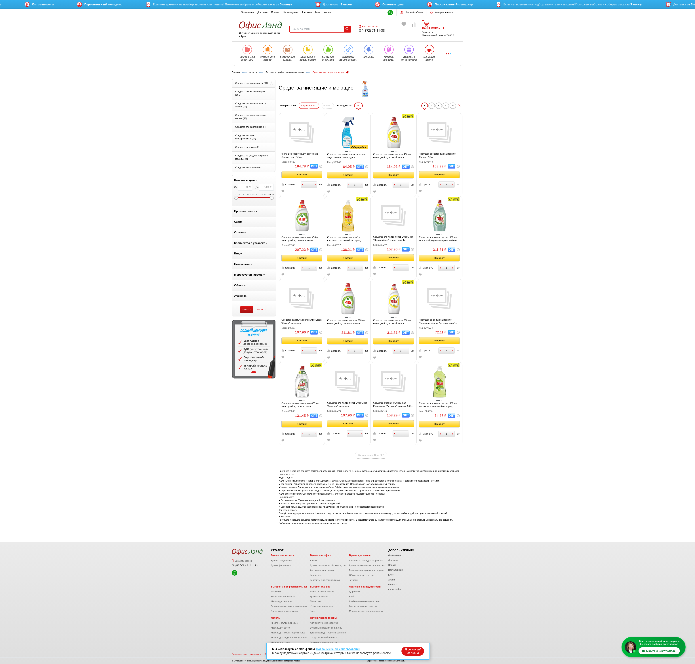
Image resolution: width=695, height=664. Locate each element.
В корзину (302, 174)
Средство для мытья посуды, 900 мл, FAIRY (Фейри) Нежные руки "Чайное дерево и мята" (438, 239)
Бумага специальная (281, 560)
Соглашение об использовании (338, 649)
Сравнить (290, 184)
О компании (247, 12)
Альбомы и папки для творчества (366, 560)
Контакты (307, 12)
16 (357, 105)
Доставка (262, 12)
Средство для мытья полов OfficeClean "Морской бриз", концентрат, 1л (393, 238)
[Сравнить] (414, 30)
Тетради (353, 580)
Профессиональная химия (284, 611)
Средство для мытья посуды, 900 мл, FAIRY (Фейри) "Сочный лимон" (392, 322)
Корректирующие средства (363, 606)
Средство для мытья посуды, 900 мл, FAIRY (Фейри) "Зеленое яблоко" (346, 322)
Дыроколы (354, 591)
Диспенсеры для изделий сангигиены (329, 632)
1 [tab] (253, 372)
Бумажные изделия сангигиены (326, 628)
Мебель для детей (280, 628)
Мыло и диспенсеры (281, 601)
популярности (308, 105)
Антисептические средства (324, 623)
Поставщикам (290, 12)
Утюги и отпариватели (321, 606)
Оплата (275, 12)
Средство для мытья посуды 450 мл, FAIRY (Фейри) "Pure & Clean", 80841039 (300, 405)
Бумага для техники (282, 555)
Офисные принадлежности (365, 586)
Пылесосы (315, 601)
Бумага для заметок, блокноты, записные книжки (335, 565)
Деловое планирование (322, 570)
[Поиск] (347, 29)
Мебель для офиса (280, 642)
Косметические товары (283, 596)
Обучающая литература (361, 575)
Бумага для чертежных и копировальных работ (373, 565)
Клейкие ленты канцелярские (364, 601)
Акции (327, 12)
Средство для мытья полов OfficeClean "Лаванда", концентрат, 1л (347, 404)
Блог (318, 12)
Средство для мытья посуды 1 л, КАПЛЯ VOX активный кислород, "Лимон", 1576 (344, 239)
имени (326, 105)
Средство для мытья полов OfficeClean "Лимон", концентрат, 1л (301, 321)
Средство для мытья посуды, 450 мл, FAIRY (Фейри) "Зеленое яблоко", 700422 (300, 239)
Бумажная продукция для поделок (366, 570)
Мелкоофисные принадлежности (366, 611)
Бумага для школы (360, 555)
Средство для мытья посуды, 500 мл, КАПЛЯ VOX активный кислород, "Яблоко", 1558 (438, 405)
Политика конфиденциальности (246, 654)
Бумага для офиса (320, 555)
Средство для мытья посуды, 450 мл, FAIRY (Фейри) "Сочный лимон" (392, 156)
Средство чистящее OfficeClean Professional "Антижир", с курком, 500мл (393, 404)
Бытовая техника (320, 586)
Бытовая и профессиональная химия (293, 586)
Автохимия (276, 591)
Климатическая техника (322, 591)
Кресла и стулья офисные (284, 623)
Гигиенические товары (323, 617)
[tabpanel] (254, 349)
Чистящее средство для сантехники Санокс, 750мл (437, 155)
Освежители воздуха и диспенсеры (289, 606)
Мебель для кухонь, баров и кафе (288, 632)
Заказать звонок (370, 26)
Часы (312, 611)
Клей (351, 596)
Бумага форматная (281, 565)
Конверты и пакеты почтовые (325, 580)
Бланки (313, 560)
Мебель (275, 617)
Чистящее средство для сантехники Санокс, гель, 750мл (300, 155)
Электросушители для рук (323, 642)
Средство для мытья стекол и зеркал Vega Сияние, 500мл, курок (346, 156)
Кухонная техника (319, 596)
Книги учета (316, 575)
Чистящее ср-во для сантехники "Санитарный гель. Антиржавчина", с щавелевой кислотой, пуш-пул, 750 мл (438, 322)
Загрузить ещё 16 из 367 (371, 455)
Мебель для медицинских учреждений (290, 637)
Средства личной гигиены (323, 637)
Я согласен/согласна (413, 651)
